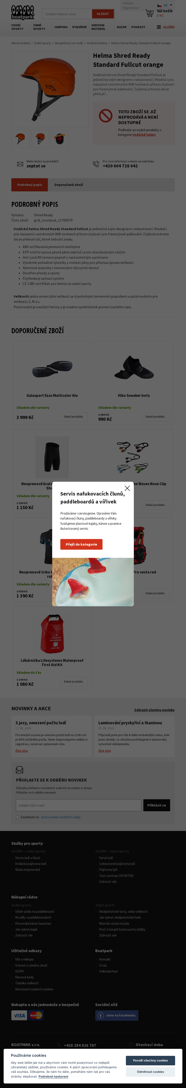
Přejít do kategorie (81, 544)
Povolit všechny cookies (150, 1060)
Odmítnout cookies (150, 1072)
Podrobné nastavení (53, 1076)
